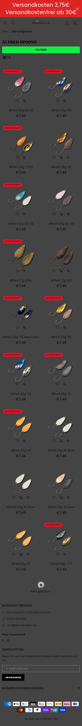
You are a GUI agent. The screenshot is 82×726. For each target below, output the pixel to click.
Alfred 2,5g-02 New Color (21, 337)
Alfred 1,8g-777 (61, 564)
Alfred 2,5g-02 (21, 394)
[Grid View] (4, 57)
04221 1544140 (16, 619)
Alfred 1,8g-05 (61, 167)
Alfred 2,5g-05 (61, 337)
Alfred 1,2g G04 (21, 280)
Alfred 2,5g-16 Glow (21, 507)
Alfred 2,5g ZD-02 (20, 224)
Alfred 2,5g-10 (21, 450)
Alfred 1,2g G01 (61, 280)
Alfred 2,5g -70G (21, 167)
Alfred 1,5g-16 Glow (61, 450)
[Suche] (12, 22)
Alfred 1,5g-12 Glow (61, 507)
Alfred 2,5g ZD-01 (21, 110)
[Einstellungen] (67, 22)
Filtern (41, 50)
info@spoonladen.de (21, 625)
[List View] (9, 57)
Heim (5, 31)
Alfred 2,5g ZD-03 (61, 224)
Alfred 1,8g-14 (61, 394)
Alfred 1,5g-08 (61, 110)
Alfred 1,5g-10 (20, 564)
